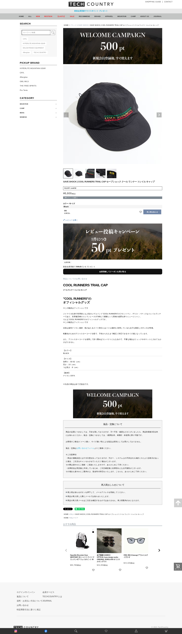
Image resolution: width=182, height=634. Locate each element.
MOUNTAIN (24, 104)
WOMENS (23, 117)
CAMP (22, 108)
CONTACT (168, 2)
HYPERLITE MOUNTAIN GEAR (33, 68)
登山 (71, 514)
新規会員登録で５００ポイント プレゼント (91, 11)
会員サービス (48, 592)
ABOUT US (144, 16)
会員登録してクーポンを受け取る (112, 272)
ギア (76, 518)
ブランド (73, 25)
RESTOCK (48, 16)
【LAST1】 (61, 16)
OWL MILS (24, 81)
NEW (38, 16)
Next (159, 114)
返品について (23, 596)
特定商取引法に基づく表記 (28, 610)
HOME (21, 16)
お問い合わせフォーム (85, 448)
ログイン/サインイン (26, 592)
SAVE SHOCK (83, 25)
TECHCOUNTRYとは (52, 596)
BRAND (97, 16)
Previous (66, 114)
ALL (30, 16)
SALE (72, 16)
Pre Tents (24, 90)
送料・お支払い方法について (29, 601)
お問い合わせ (23, 605)
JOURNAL (158, 16)
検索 (52, 32)
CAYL (22, 73)
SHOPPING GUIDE (153, 2)
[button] (66, 550)
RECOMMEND (84, 16)
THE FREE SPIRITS (28, 86)
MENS (22, 113)
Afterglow (24, 77)
